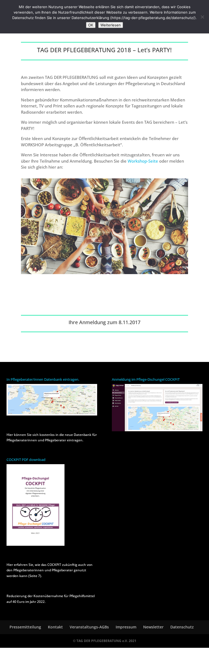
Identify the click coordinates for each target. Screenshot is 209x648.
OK (90, 25)
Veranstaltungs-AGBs (89, 627)
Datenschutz (182, 627)
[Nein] (202, 17)
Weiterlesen (110, 25)
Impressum (126, 627)
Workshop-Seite (143, 161)
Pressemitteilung (25, 627)
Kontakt (55, 627)
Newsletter (153, 627)
